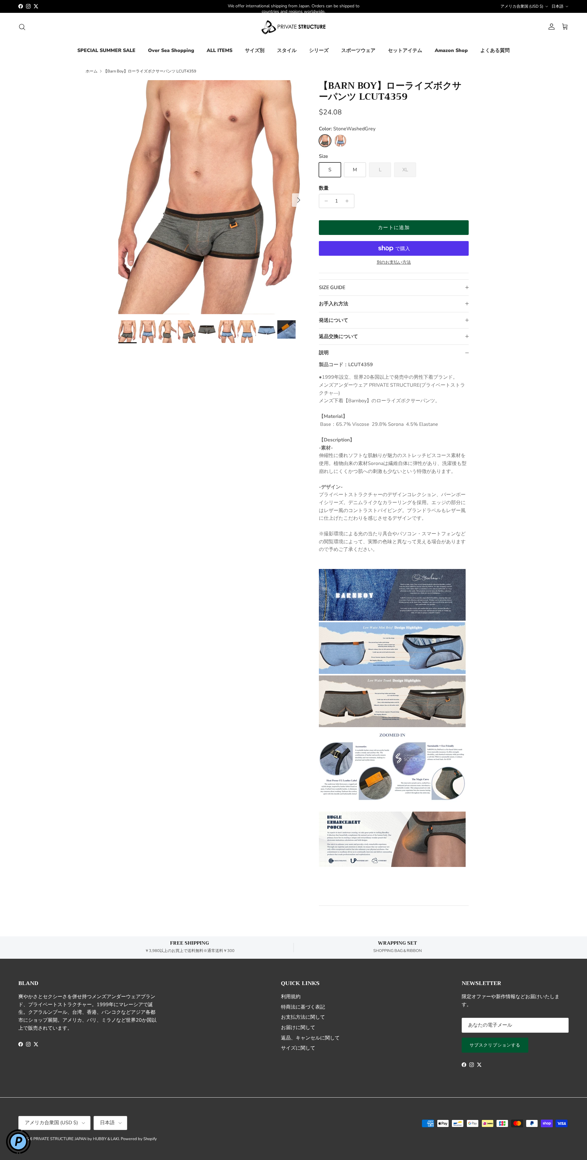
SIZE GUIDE (332, 287)
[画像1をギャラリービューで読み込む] (211, 197)
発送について (333, 320)
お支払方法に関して (303, 1017)
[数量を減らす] (324, 201)
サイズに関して (298, 1048)
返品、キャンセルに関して (310, 1038)
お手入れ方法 (333, 303)
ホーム (92, 71)
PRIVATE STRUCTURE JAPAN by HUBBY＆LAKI (76, 1139)
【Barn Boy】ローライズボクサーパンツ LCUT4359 (149, 71)
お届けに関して (298, 1027)
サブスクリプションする (495, 1045)
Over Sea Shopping (171, 50)
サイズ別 (254, 50)
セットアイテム (405, 50)
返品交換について (338, 336)
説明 (324, 352)
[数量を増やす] (348, 201)
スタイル (287, 50)
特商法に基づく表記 (303, 1007)
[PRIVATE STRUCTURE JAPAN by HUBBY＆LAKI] (293, 27)
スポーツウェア (358, 50)
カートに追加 (394, 227)
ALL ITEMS (219, 50)
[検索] (22, 27)
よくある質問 (495, 50)
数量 (324, 188)
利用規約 (291, 996)
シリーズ (319, 50)
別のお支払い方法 (394, 262)
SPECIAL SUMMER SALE (106, 50)
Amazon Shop (451, 50)
